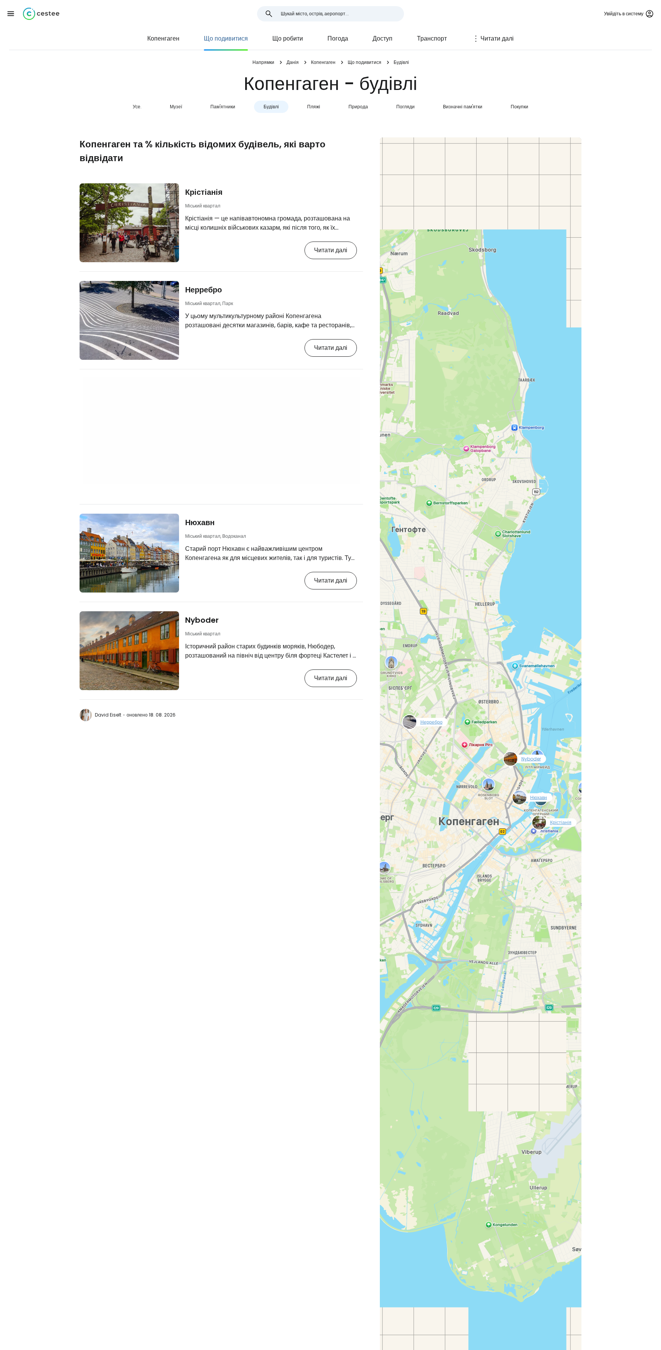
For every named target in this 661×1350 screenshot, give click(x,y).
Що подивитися (226, 38)
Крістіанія (204, 192)
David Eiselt (108, 715)
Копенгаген (163, 38)
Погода (337, 38)
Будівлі (271, 106)
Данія (293, 62)
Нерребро (203, 289)
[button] (11, 14)
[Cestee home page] (41, 14)
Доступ (382, 38)
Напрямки (263, 62)
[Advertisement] (221, 430)
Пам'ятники (222, 106)
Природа (358, 106)
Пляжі (313, 106)
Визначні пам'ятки (462, 106)
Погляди (405, 106)
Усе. (137, 106)
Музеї (176, 106)
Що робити (287, 38)
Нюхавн (200, 522)
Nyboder (202, 620)
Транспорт (432, 38)
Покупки (519, 106)
